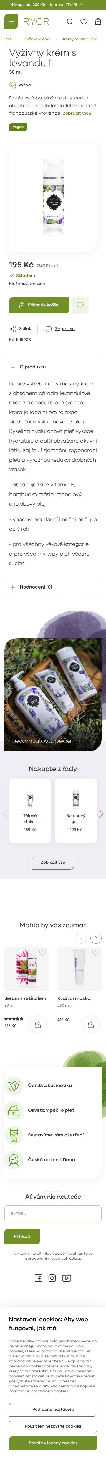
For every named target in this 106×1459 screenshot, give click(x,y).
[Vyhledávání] (69, 21)
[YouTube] (66, 1278)
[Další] (96, 938)
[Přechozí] (81, 938)
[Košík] (98, 21)
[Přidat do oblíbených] (80, 305)
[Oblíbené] (83, 21)
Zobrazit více (77, 114)
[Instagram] (52, 1278)
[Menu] (11, 21)
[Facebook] (38, 1278)
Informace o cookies (49, 1391)
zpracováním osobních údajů (52, 1259)
